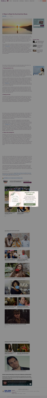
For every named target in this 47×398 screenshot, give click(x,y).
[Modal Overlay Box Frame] (23, 199)
